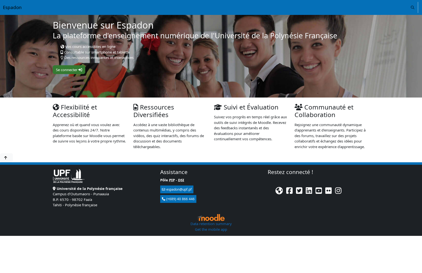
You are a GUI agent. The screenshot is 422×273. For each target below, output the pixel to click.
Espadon (12, 7)
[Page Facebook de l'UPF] (289, 191)
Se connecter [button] (67, 69)
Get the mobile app (211, 229)
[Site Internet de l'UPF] (279, 191)
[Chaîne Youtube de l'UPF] (319, 191)
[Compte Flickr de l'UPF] (328, 191)
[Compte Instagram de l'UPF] (338, 191)
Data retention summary (211, 223)
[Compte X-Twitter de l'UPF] (299, 191)
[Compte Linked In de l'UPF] (309, 191)
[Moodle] (211, 217)
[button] (412, 7)
